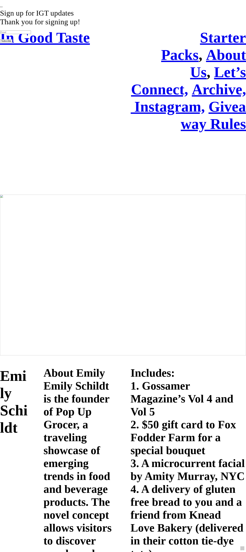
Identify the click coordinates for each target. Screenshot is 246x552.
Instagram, (169, 106)
